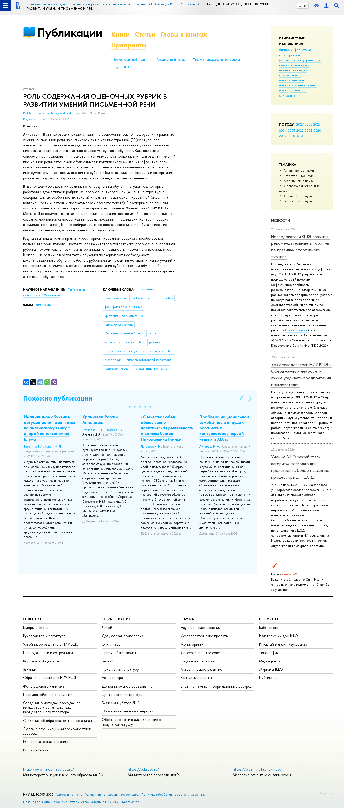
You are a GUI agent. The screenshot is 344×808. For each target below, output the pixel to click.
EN (305, 5)
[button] (124, 406)
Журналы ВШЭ (271, 669)
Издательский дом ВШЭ (278, 635)
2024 (283, 130)
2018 (291, 135)
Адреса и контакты (69, 794)
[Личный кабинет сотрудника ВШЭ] (326, 5)
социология (298, 90)
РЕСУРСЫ (268, 619)
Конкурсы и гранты (196, 677)
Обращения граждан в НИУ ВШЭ (49, 677)
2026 (308, 124)
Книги (120, 34)
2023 (291, 130)
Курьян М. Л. (53, 447)
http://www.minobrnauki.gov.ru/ (48, 769)
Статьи (145, 34)
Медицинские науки (299, 180)
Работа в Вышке (35, 750)
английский (44, 305)
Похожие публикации (57, 398)
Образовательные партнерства (127, 711)
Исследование (296, 330)
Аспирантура (112, 677)
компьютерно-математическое (291, 77)
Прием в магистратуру (120, 669)
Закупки (29, 669)
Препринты (128, 45)
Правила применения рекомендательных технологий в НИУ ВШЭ (71, 802)
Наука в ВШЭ (122, 67)
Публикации (69, 32)
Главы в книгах (184, 34)
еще (300, 135)
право (283, 90)
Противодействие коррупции (47, 694)
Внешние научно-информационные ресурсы (216, 686)
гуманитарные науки (294, 65)
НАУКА (187, 619)
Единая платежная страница (46, 741)
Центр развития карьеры (122, 694)
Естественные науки (299, 175)
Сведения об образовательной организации (59, 720)
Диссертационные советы (202, 652)
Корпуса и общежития (41, 661)
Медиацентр (269, 661)
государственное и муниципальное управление (300, 57)
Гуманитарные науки (299, 170)
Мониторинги (192, 644)
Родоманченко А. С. (36, 119)
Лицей (107, 627)
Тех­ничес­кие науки (298, 201)
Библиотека (269, 627)
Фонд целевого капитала (43, 686)
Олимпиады (111, 644)
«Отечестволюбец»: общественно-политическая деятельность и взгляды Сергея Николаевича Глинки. (167, 428)
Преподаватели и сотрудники (48, 652)
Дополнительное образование (127, 686)
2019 (282, 135)
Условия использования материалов (112, 794)
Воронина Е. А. (33, 447)
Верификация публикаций (130, 60)
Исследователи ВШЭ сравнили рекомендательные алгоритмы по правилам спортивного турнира (300, 246)
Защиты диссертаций (198, 661)
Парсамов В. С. (114, 430)
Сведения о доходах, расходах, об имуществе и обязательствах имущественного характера (52, 707)
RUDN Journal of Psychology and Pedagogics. (52, 113)
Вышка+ (108, 661)
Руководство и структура (44, 635)
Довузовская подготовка (122, 635)
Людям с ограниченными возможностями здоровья (57, 731)
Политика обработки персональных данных (173, 794)
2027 (300, 124)
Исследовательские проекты (204, 635)
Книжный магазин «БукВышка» (283, 644)
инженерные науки (293, 70)
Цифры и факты (36, 627)
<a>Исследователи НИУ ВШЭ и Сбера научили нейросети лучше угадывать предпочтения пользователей (301, 374)
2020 (317, 130)
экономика (287, 95)
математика (288, 85)
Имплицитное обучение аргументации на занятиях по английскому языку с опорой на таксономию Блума (49, 428)
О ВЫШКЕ (32, 619)
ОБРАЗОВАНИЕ (116, 619)
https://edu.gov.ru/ (143, 769)
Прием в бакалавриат (119, 652)
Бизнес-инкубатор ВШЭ (121, 702)
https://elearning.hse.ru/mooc (257, 769)
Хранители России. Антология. (100, 419)
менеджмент (307, 85)
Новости (280, 220)
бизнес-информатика (295, 49)
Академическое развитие (201, 669)
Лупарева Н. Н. (92, 430)
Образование (51, 295)
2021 (308, 130)
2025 (317, 124)
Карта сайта (130, 802)
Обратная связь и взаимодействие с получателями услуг (131, 721)
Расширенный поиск (171, 60)
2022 (300, 130)
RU (300, 5)
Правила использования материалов (217, 60)
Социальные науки (298, 196)
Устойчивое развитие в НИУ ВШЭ (51, 644)
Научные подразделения (201, 627)
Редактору (326, 793)
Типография (269, 652)
